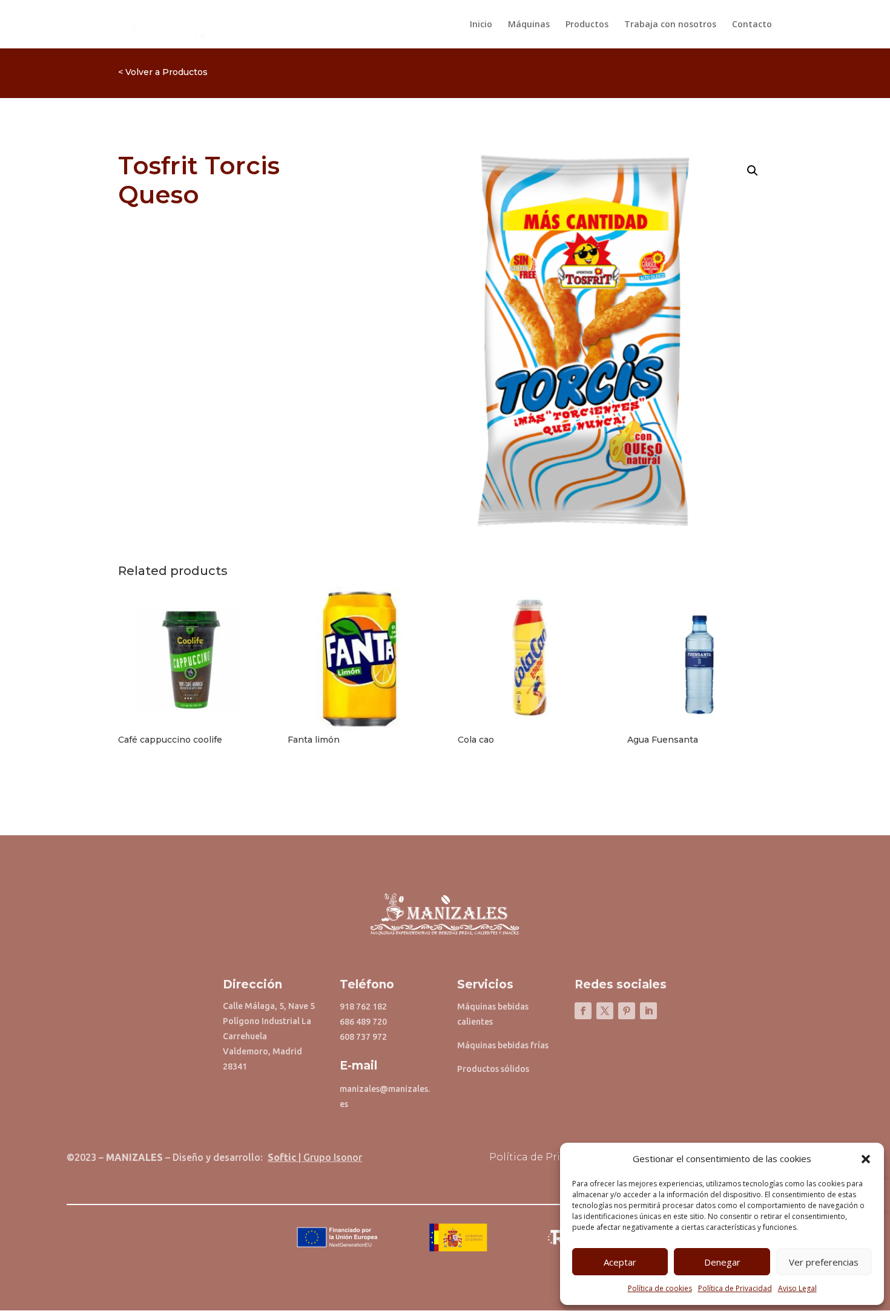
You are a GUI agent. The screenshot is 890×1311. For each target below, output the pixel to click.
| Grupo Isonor (315, 1157)
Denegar (722, 1262)
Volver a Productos (166, 72)
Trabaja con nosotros (670, 25)
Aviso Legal (797, 1288)
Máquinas (529, 25)
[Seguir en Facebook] (583, 1010)
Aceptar (620, 1262)
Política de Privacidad (735, 1288)
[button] (866, 1159)
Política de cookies (660, 1288)
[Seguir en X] (604, 1010)
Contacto (752, 25)
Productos (586, 25)
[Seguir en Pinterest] (626, 1010)
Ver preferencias (824, 1262)
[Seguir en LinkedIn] (648, 1010)
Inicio (481, 25)
